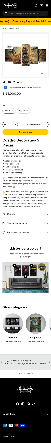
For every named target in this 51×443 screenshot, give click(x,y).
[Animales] (13, 323)
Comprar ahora (25, 132)
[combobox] (25, 13)
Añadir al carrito (34, 124)
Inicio (4, 28)
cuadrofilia (12, 437)
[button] (41, 5)
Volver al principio (25, 374)
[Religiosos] (36, 323)
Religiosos (35, 337)
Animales (13, 337)
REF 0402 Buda (14, 28)
